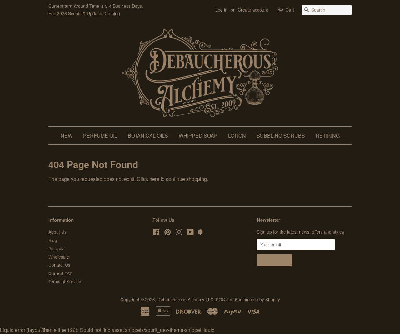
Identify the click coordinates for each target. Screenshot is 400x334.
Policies (55, 248)
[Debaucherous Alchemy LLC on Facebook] (156, 233)
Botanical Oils (148, 135)
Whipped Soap (198, 135)
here (154, 178)
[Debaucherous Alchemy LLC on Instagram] (178, 233)
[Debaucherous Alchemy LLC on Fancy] (200, 233)
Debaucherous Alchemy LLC (185, 299)
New (66, 135)
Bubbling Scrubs (281, 135)
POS (220, 299)
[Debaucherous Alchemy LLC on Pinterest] (167, 233)
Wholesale (58, 257)
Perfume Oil (100, 135)
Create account (253, 10)
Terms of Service (64, 281)
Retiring (328, 135)
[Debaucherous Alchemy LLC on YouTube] (190, 233)
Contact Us (59, 265)
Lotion (237, 135)
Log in (221, 10)
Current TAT (60, 273)
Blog (52, 240)
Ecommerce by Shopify (257, 299)
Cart (290, 10)
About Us (57, 232)
